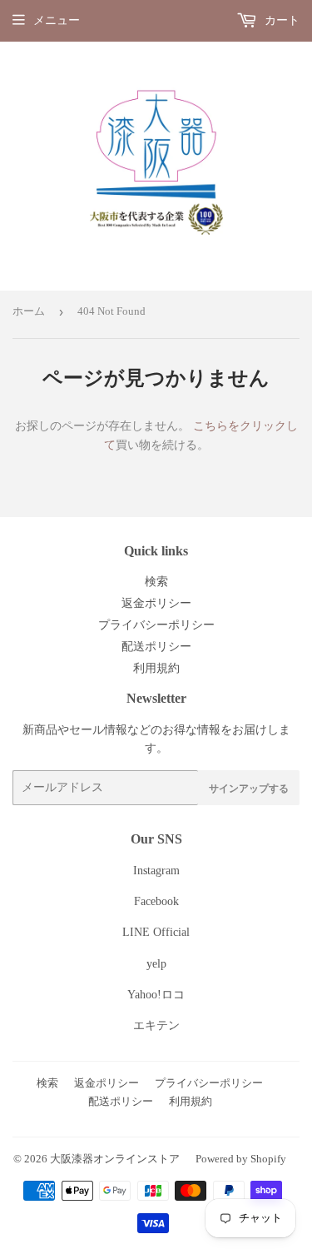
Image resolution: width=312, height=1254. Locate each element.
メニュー (56, 20)
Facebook (156, 901)
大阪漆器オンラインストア (115, 1158)
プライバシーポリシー (156, 625)
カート (280, 20)
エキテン (156, 1025)
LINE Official (156, 932)
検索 (156, 581)
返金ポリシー (156, 603)
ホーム (28, 311)
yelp (156, 964)
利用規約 (156, 668)
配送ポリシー (156, 646)
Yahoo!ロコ (156, 994)
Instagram (156, 870)
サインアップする (249, 788)
